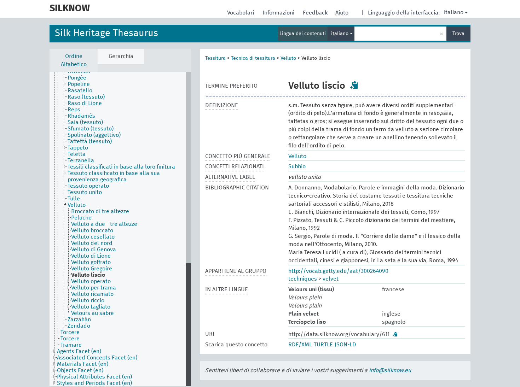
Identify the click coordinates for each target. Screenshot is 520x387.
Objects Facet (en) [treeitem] (80, 370)
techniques (302, 279)
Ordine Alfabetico (74, 60)
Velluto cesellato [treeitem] (93, 237)
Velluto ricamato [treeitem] (92, 294)
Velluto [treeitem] (77, 205)
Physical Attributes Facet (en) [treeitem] (94, 377)
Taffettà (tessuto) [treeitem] (90, 141)
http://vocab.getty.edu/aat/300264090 (338, 271)
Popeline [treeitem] (79, 84)
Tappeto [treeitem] (78, 148)
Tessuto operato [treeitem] (88, 186)
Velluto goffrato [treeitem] (91, 262)
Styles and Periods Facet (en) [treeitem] (94, 383)
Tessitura (215, 58)
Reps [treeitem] (74, 109)
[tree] (120, 229)
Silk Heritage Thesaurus (106, 33)
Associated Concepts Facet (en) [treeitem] (97, 357)
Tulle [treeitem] (74, 198)
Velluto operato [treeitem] (91, 281)
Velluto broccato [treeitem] (92, 230)
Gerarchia (121, 56)
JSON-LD (345, 344)
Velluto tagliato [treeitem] (90, 307)
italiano (453, 12)
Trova (458, 33)
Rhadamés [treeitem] (81, 116)
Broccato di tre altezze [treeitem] (100, 211)
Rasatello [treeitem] (80, 90)
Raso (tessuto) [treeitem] (86, 97)
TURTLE (323, 344)
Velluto (288, 58)
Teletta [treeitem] (77, 154)
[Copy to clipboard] (354, 85)
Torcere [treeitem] (70, 332)
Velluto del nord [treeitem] (91, 243)
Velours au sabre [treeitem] (92, 313)
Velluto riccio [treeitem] (87, 300)
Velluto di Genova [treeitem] (93, 249)
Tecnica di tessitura (253, 58)
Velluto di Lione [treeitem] (91, 256)
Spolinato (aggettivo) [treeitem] (94, 135)
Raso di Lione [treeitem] (85, 103)
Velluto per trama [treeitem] (93, 288)
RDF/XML (300, 344)
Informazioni (279, 13)
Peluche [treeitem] (81, 218)
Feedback (316, 13)
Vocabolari (241, 13)
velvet (331, 279)
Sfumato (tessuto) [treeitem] (91, 128)
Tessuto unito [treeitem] (85, 192)
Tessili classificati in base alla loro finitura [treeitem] (121, 167)
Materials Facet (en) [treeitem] (82, 364)
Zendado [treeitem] (79, 326)
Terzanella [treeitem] (81, 160)
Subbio (297, 166)
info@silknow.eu (390, 370)
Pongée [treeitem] (77, 78)
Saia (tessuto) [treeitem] (85, 122)
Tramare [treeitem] (71, 345)
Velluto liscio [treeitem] (88, 275)
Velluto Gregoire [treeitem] (91, 268)
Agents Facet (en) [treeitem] (79, 351)
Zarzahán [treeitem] (79, 319)
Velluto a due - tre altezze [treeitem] (104, 224)
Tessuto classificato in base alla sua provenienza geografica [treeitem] (114, 176)
